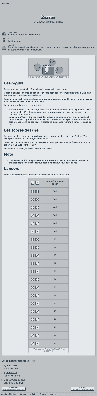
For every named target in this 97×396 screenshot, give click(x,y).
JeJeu (5, 3)
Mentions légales (8, 394)
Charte (43, 394)
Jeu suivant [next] (82, 388)
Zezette (48, 17)
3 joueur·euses (10, 366)
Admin (33, 394)
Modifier (53, 394)
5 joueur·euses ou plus (14, 380)
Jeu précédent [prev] (13, 388)
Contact (22, 394)
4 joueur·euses (10, 373)
